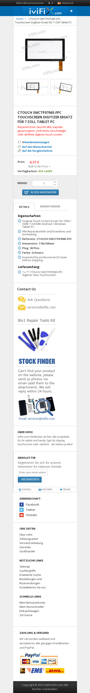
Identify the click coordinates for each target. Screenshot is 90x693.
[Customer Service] (36, 305)
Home (19, 19)
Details (24, 207)
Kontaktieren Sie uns (32, 587)
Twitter (30, 510)
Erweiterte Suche (30, 575)
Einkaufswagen (29, 611)
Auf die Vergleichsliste (37, 150)
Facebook (32, 504)
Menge (22, 183)
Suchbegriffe (27, 571)
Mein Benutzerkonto (30, 3)
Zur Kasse (25, 615)
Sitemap (24, 566)
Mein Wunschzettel (31, 607)
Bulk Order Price (38, 166)
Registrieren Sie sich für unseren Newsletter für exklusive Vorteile (39, 465)
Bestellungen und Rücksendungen (30, 581)
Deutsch (67, 3)
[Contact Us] (36, 296)
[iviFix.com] (45, 11)
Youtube (31, 515)
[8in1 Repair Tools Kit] (36, 312)
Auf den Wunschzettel (37, 146)
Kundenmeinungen (35, 142)
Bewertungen (50, 206)
